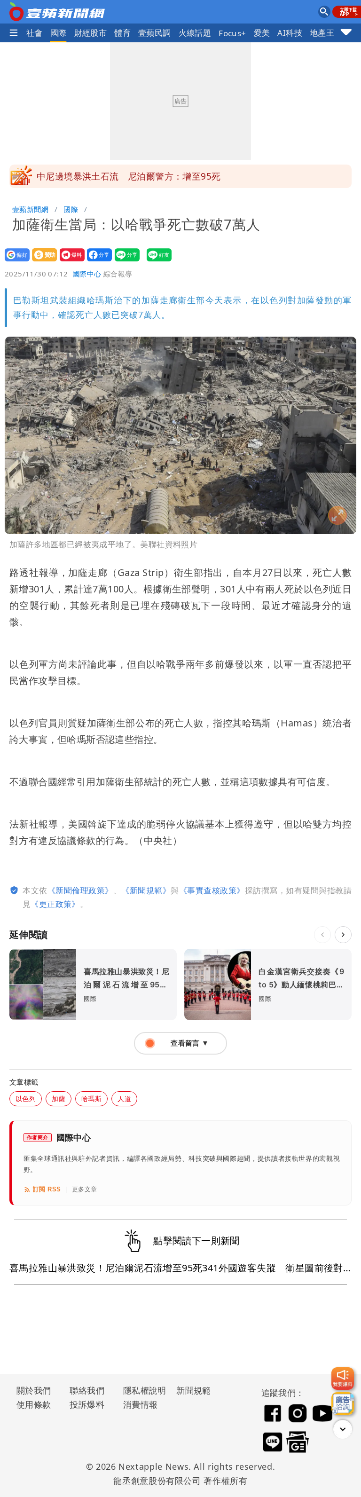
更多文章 (84, 1189)
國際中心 (87, 273)
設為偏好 (14, 261)
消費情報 (140, 1404)
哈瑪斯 (91, 1098)
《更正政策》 (55, 903)
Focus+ (232, 33)
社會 (34, 32)
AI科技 (289, 32)
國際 (58, 32)
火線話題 (195, 32)
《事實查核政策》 (212, 890)
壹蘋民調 (154, 32)
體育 (122, 32)
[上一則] (322, 934)
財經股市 (90, 32)
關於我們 (33, 1390)
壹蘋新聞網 (30, 209)
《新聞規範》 (146, 890)
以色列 (26, 1098)
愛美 (262, 32)
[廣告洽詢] (342, 1403)
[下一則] (343, 934)
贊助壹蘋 (41, 261)
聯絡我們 (87, 1390)
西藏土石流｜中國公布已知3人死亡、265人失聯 (134, 176)
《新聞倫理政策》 (80, 890)
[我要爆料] (342, 1378)
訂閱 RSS (47, 1189)
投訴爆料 (87, 1404)
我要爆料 (69, 261)
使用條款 (33, 1404)
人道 (124, 1098)
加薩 (58, 1098)
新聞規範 (193, 1390)
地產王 (322, 32)
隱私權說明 (141, 1390)
